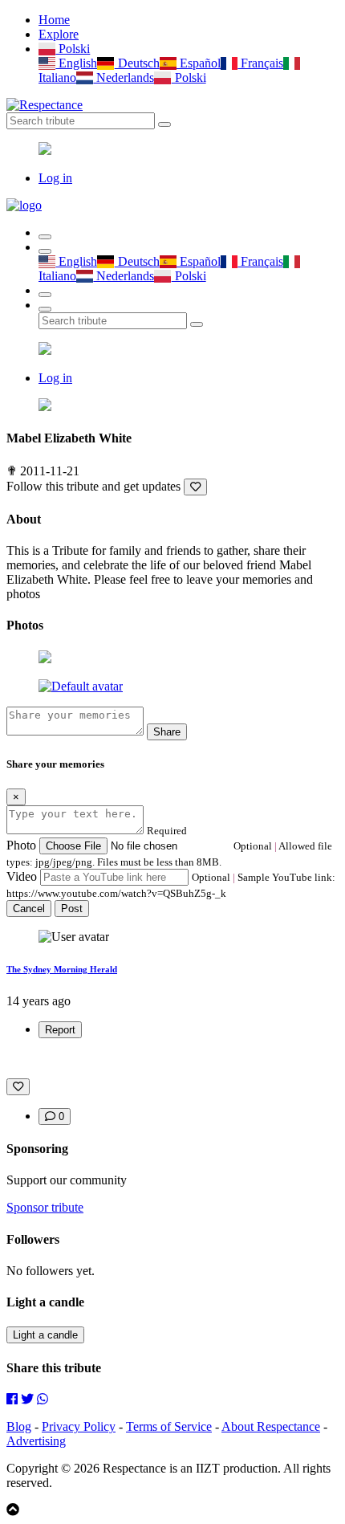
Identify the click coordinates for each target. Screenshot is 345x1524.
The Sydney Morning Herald (61, 969)
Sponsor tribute (44, 1207)
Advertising (36, 1441)
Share (167, 732)
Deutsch (137, 63)
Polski (72, 48)
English (76, 63)
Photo (21, 845)
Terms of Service (169, 1426)
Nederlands (123, 77)
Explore (59, 34)
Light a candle (45, 1335)
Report (60, 1030)
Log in (55, 178)
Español (199, 63)
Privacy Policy (79, 1426)
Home (54, 19)
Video (21, 876)
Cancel (29, 909)
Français (260, 63)
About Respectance (270, 1426)
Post (72, 909)
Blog (18, 1426)
